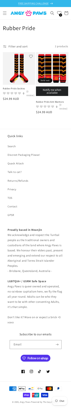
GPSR (11, 215)
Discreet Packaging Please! (24, 155)
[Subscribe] (57, 344)
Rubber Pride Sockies (14, 88)
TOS (10, 198)
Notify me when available (52, 91)
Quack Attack (16, 163)
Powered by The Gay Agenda (45, 402)
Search (12, 146)
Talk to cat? (15, 172)
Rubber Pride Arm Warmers (50, 101)
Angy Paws (25, 402)
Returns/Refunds (18, 180)
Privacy (12, 189)
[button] (5, 13)
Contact (12, 206)
